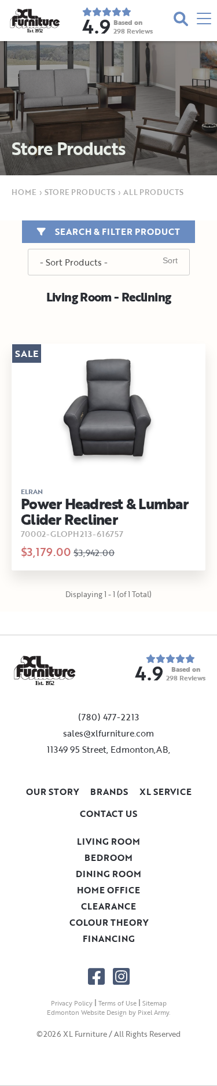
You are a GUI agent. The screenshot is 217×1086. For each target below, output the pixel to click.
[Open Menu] (204, 20)
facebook (96, 976)
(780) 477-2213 (108, 717)
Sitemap (154, 1003)
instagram (121, 976)
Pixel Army (153, 1012)
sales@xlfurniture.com (108, 733)
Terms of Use (117, 1003)
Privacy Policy (72, 1003)
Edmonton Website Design (87, 1012)
